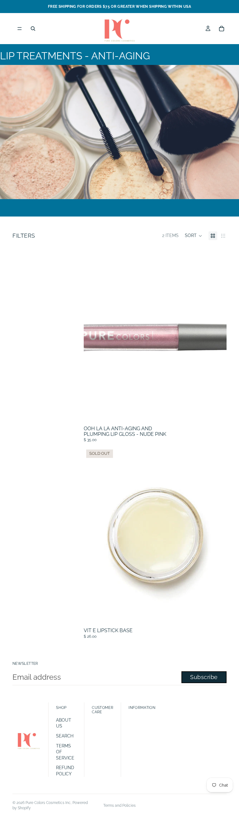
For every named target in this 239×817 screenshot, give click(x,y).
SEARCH (64, 735)
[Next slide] (217, 334)
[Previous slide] (93, 334)
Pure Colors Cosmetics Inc (48, 803)
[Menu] (19, 28)
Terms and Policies (119, 805)
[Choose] (217, 413)
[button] (193, 236)
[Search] (33, 28)
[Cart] (221, 28)
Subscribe (204, 677)
